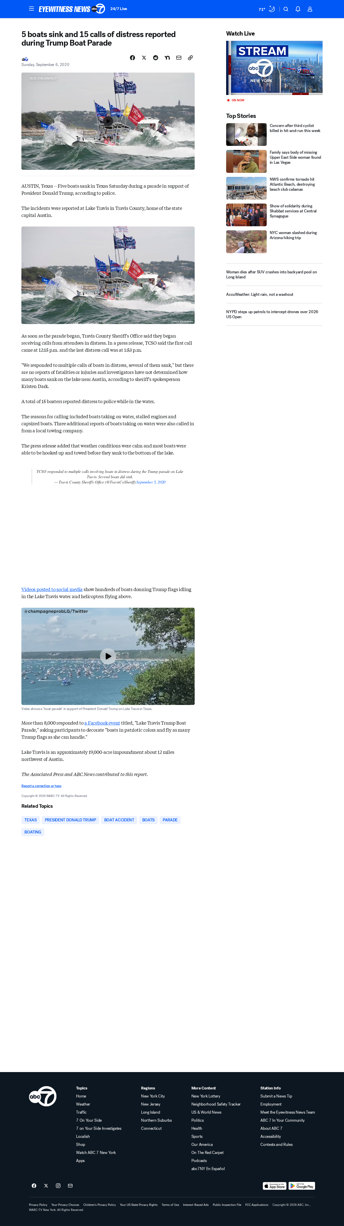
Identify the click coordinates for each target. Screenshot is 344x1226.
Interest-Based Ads (196, 1204)
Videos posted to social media (52, 589)
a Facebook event (102, 722)
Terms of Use (170, 1204)
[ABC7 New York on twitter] (46, 1186)
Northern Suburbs (156, 1120)
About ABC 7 (271, 1128)
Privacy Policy (38, 1204)
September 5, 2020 (150, 482)
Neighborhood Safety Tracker (216, 1104)
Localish (83, 1137)
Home (81, 1096)
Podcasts (199, 1161)
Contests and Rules (276, 1145)
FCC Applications (256, 1204)
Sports (196, 1137)
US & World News (206, 1112)
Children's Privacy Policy (99, 1204)
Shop (80, 1145)
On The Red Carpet (207, 1153)
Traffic (81, 1112)
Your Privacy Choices (65, 1204)
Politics (197, 1120)
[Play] (274, 68)
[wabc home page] (42, 1096)
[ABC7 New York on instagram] (58, 1186)
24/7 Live (118, 8)
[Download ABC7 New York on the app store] (275, 1186)
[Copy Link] (190, 57)
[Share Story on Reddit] (155, 57)
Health (196, 1128)
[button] (31, 9)
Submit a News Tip (276, 1096)
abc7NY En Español (208, 1169)
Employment (271, 1104)
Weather (83, 1104)
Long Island (150, 1112)
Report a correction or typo (41, 786)
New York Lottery (205, 1096)
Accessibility (270, 1137)
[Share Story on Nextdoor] (167, 57)
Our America (202, 1145)
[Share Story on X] (144, 57)
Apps (80, 1161)
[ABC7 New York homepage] (72, 9)
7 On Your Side (89, 1120)
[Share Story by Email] (179, 57)
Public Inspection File (227, 1204)
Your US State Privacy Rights (139, 1204)
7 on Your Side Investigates (98, 1128)
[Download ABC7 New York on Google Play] (302, 1186)
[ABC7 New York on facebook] (34, 1186)
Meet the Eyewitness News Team (287, 1112)
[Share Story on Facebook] (132, 57)
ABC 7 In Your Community (282, 1120)
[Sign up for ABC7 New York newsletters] (70, 1186)
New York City (153, 1096)
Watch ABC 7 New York (96, 1153)
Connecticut (151, 1128)
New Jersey (150, 1104)
